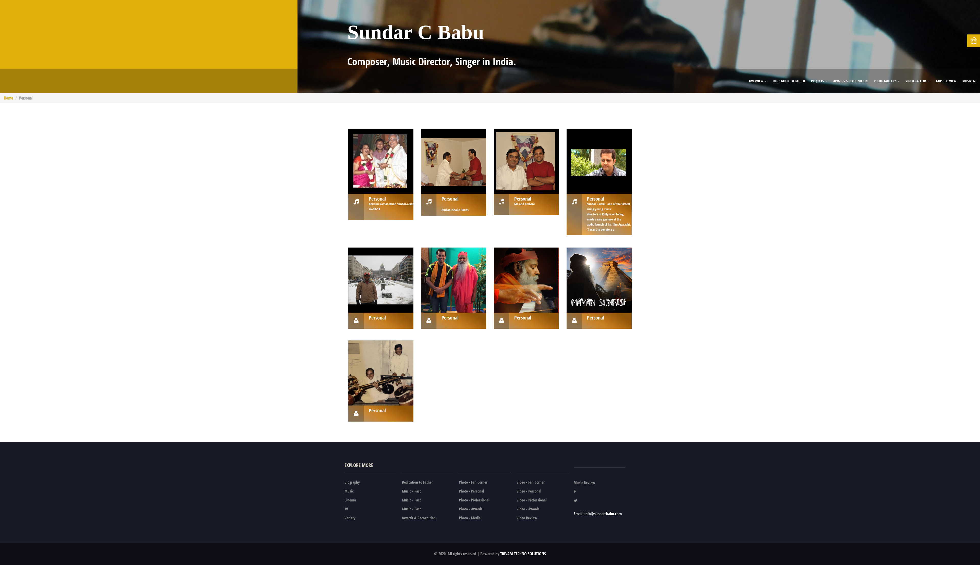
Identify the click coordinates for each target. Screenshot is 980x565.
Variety (350, 517)
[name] (380, 161)
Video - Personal (529, 491)
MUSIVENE (969, 80)
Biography (352, 482)
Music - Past (411, 491)
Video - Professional (532, 499)
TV (346, 508)
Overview (756, 80)
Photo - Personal (471, 491)
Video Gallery (916, 80)
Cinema (350, 499)
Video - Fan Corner (531, 482)
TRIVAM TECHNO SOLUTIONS (522, 554)
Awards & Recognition (850, 80)
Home (8, 98)
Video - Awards (528, 508)
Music (349, 491)
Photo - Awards (470, 508)
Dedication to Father (417, 482)
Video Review (527, 517)
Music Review (946, 80)
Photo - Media (470, 517)
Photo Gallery (885, 80)
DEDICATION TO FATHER (789, 80)
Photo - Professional (474, 499)
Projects (818, 80)
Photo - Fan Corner (473, 482)
